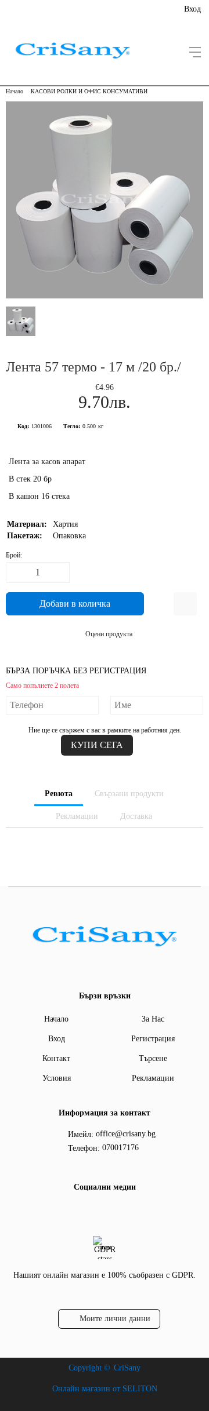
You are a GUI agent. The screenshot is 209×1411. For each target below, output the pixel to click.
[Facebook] (102, 1211)
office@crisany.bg (126, 1133)
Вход (192, 9)
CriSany (127, 1367)
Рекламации (77, 816)
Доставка (136, 816)
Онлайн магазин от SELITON (104, 1388)
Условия (56, 1078)
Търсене (153, 1058)
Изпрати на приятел (185, 603)
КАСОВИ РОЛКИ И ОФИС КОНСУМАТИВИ (89, 91)
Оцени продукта (108, 634)
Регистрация (153, 1038)
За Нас (153, 1019)
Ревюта (59, 793)
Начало (14, 91)
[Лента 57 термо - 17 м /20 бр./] (104, 295)
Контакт (56, 1058)
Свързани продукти (129, 793)
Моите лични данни (115, 1318)
